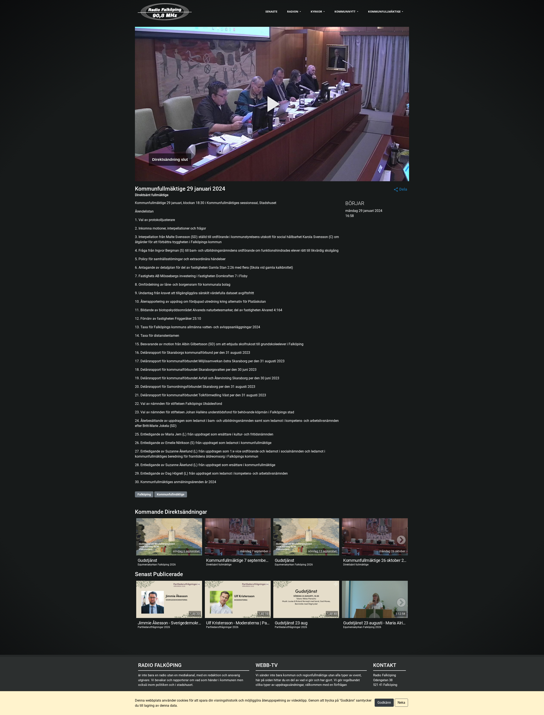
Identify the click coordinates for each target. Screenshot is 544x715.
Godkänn (384, 703)
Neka (401, 703)
